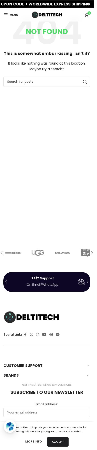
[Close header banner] (88, 4)
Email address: (47, 404)
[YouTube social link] (44, 334)
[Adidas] (15, 252)
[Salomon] (65, 252)
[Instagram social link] (38, 334)
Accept (58, 442)
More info (34, 441)
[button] (92, 252)
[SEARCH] (85, 82)
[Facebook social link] (25, 334)
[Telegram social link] (57, 334)
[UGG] (40, 252)
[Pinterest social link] (51, 334)
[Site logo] (46, 14)
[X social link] (31, 334)
